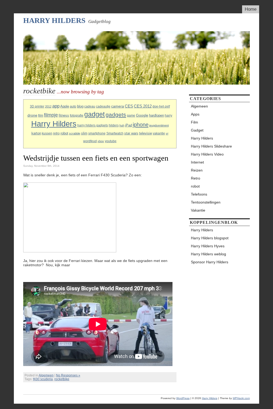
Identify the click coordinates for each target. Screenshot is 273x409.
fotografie (76, 115)
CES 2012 (143, 106)
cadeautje (103, 106)
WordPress (183, 398)
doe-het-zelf (161, 106)
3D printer (37, 106)
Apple (64, 106)
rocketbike (61, 379)
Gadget (197, 130)
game (131, 115)
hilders (114, 125)
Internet (197, 162)
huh (121, 125)
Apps (195, 114)
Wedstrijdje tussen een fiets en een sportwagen (95, 158)
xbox (101, 141)
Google (142, 115)
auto (73, 106)
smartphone (97, 133)
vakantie (159, 133)
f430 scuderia (43, 379)
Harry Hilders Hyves (207, 246)
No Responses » (68, 375)
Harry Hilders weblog (208, 254)
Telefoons (199, 194)
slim (84, 133)
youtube (111, 141)
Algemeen (46, 375)
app (55, 106)
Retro (195, 178)
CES (129, 106)
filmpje (51, 115)
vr (167, 133)
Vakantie (198, 210)
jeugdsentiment (159, 125)
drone (32, 115)
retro (56, 133)
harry (168, 115)
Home (250, 9)
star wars (131, 133)
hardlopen (156, 115)
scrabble (74, 133)
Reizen (197, 170)
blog (80, 106)
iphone (140, 125)
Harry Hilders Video (207, 154)
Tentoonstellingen (205, 202)
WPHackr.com (241, 398)
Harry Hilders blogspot (209, 238)
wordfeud (90, 141)
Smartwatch (114, 133)
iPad (128, 125)
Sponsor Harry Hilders (209, 262)
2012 (48, 106)
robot (64, 133)
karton (36, 133)
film (40, 115)
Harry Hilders (54, 20)
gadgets (116, 115)
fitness (64, 115)
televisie (145, 133)
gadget (94, 114)
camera (117, 106)
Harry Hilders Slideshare (211, 146)
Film (194, 122)
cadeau (89, 106)
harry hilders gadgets (92, 125)
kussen (47, 133)
